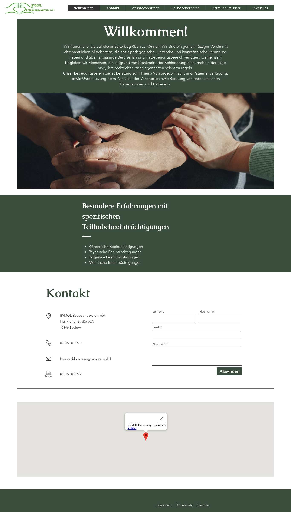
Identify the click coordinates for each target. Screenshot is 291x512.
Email (156, 327)
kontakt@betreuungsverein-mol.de (86, 359)
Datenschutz (184, 505)
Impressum (164, 505)
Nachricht (159, 343)
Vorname (158, 311)
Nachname (206, 311)
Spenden (203, 505)
